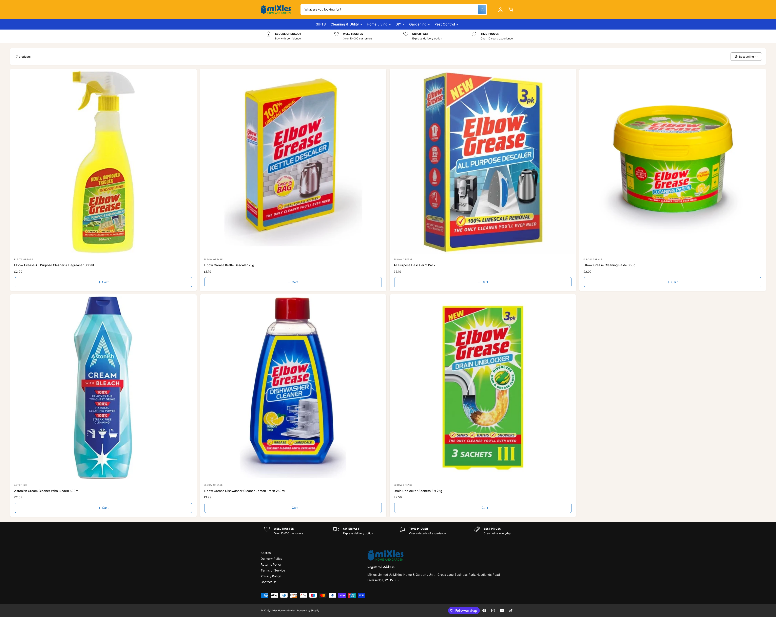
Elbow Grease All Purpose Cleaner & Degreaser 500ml (54, 265)
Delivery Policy (271, 559)
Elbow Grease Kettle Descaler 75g (229, 265)
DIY (398, 24)
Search (266, 553)
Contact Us (268, 582)
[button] (511, 9)
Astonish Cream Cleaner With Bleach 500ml (46, 491)
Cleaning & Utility (345, 24)
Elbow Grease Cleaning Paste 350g (609, 265)
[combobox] (393, 9)
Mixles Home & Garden (282, 610)
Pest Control (444, 24)
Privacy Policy (271, 576)
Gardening (418, 24)
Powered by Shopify (308, 610)
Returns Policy (271, 564)
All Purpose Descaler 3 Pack (414, 265)
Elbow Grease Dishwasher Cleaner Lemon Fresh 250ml (244, 491)
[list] (388, 36)
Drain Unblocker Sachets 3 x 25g (418, 491)
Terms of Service (273, 570)
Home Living (377, 24)
